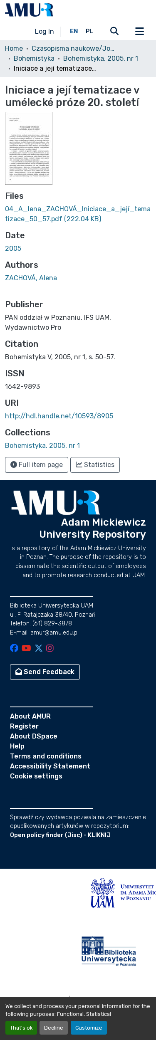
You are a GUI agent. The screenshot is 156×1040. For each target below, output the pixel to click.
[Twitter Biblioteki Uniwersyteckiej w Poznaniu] (39, 649)
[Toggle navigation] (139, 32)
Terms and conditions (46, 756)
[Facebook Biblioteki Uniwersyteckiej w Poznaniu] (14, 649)
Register (24, 726)
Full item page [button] (40, 465)
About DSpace (33, 736)
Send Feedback (48, 672)
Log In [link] (44, 31)
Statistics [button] (98, 465)
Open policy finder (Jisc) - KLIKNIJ (60, 835)
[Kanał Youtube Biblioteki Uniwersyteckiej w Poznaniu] (26, 649)
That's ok (21, 1028)
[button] (29, 10)
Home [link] (14, 48)
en (74, 31)
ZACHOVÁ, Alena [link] (31, 278)
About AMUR (30, 716)
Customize (88, 1028)
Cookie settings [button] (36, 776)
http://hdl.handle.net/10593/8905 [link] (59, 416)
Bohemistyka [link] (34, 58)
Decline (53, 1028)
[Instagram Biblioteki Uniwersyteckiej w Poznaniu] (50, 649)
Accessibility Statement (50, 766)
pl (89, 31)
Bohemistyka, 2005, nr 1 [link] (100, 58)
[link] (78, 214)
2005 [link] (13, 248)
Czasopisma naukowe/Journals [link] (73, 48)
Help (17, 746)
